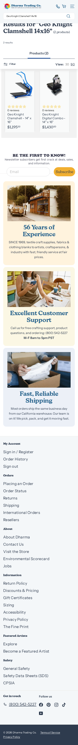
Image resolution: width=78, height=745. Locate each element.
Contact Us (13, 544)
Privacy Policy (15, 619)
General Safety (16, 668)
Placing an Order (18, 483)
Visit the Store (16, 551)
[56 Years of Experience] (39, 203)
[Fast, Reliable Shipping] (39, 370)
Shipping (11, 505)
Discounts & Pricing (21, 590)
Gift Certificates (17, 598)
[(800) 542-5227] (56, 6)
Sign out (10, 466)
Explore (10, 644)
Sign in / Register (18, 452)
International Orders (21, 512)
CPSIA (9, 683)
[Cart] (64, 6)
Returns (10, 498)
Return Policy (15, 583)
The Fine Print (16, 626)
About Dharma (16, 537)
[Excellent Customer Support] (39, 289)
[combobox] (39, 16)
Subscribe (64, 171)
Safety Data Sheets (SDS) (25, 675)
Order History (15, 459)
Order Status (15, 491)
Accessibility (14, 612)
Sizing (8, 605)
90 (73, 64)
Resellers (11, 520)
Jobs (7, 566)
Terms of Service (50, 732)
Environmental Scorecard (26, 559)
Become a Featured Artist (26, 651)
